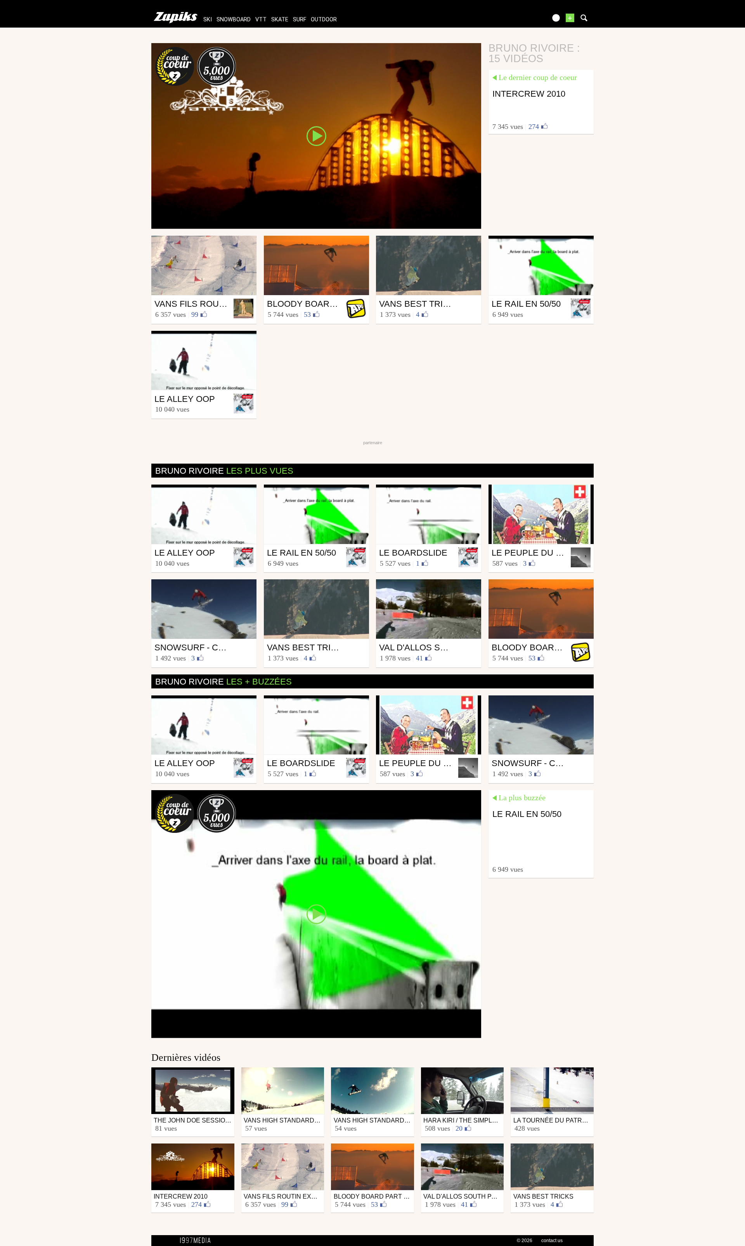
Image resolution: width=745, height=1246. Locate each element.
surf (299, 19)
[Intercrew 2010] (316, 135)
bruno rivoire (224, 471)
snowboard (234, 19)
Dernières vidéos (185, 1057)
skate (279, 19)
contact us (552, 1240)
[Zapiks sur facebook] (524, 20)
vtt (261, 19)
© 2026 (524, 1240)
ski (207, 19)
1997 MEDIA (197, 1240)
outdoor (324, 19)
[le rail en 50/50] (316, 914)
